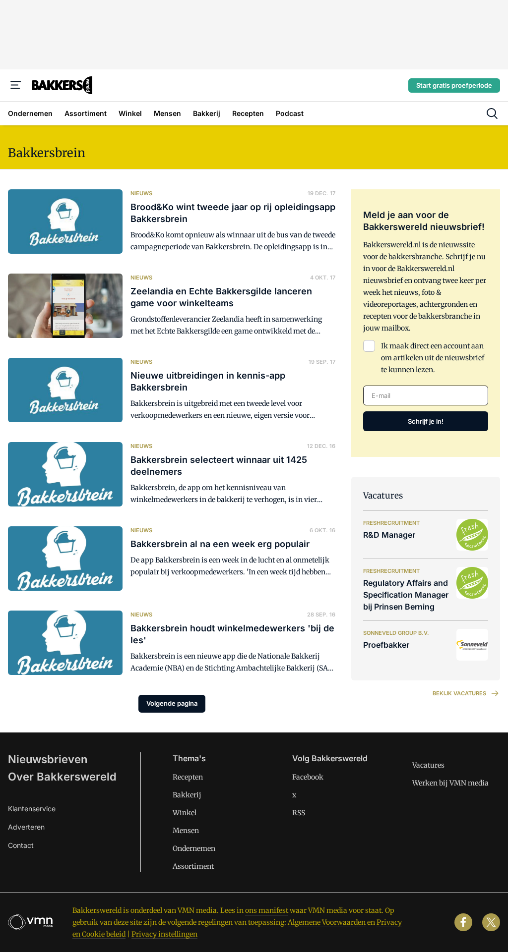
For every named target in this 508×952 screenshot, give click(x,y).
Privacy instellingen (164, 934)
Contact (21, 845)
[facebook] (463, 922)
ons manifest (266, 910)
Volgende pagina (171, 703)
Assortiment (193, 866)
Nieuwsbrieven (47, 759)
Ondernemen (194, 848)
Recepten (188, 777)
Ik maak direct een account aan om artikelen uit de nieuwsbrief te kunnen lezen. (432, 357)
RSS (298, 812)
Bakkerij (187, 794)
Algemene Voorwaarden (327, 922)
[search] (492, 113)
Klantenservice (32, 808)
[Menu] (16, 85)
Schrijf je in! (426, 421)
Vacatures (428, 765)
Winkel (184, 812)
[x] (491, 922)
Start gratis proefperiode (454, 85)
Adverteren (26, 827)
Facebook (307, 777)
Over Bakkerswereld (62, 776)
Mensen (186, 830)
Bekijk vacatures (459, 693)
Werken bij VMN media (450, 783)
